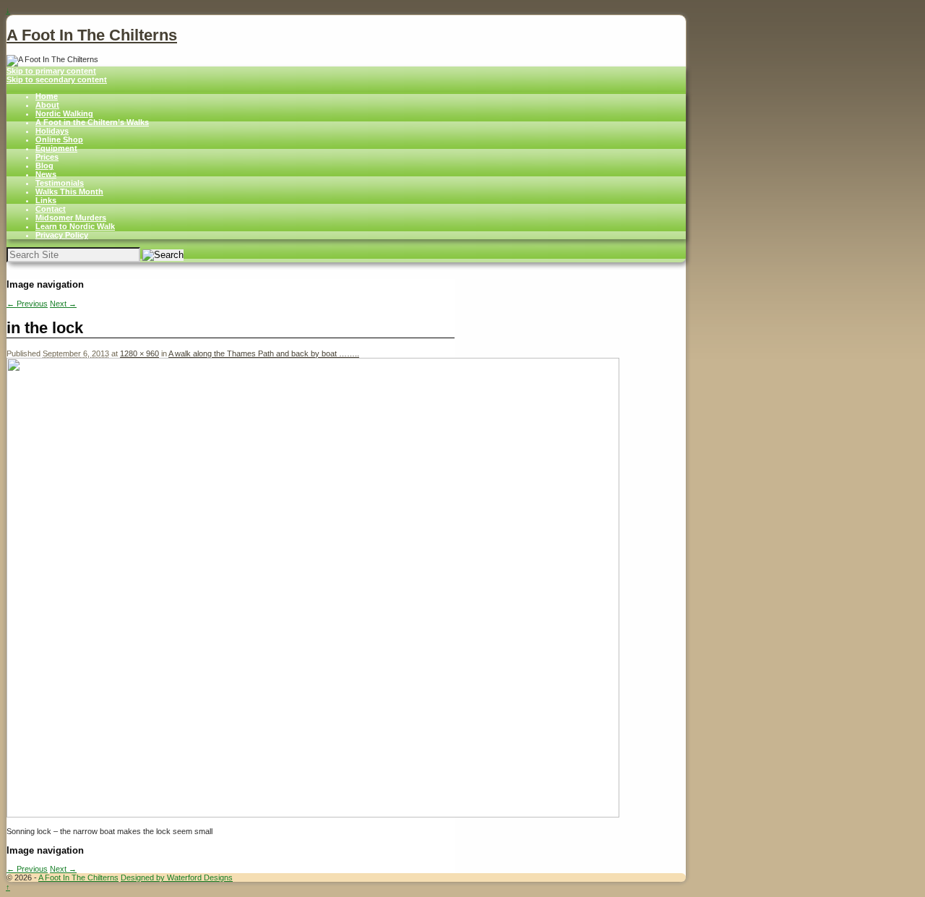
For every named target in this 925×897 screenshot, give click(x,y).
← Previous (27, 303)
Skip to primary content (51, 70)
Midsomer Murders (70, 217)
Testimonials (59, 183)
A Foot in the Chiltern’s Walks (92, 122)
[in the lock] (313, 814)
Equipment (56, 148)
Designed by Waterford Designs (177, 877)
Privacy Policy (61, 235)
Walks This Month (69, 191)
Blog (44, 165)
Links (45, 200)
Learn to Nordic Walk (75, 226)
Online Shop (59, 139)
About (47, 104)
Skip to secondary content (57, 79)
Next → (63, 303)
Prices (47, 157)
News (45, 174)
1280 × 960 (139, 353)
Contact (50, 209)
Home (46, 96)
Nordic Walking (64, 113)
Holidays (52, 130)
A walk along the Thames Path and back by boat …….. (263, 353)
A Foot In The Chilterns (92, 35)
